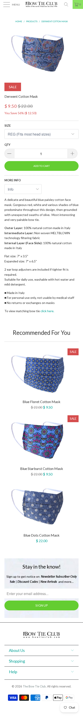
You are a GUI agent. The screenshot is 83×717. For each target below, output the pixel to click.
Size (7, 125)
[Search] (68, 4)
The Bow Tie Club (34, 686)
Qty (7, 144)
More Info (12, 180)
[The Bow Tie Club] (41, 4)
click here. (47, 311)
